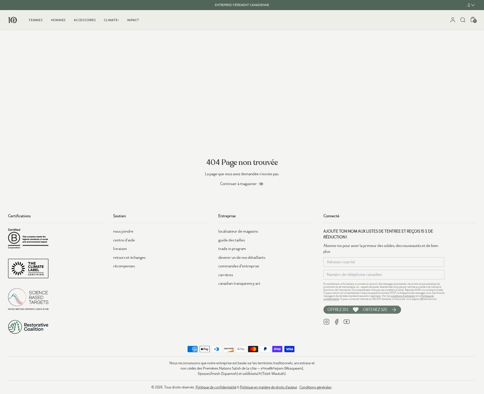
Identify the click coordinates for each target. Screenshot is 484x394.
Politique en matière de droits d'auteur (268, 387)
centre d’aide (124, 240)
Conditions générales (315, 387)
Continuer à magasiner (238, 183)
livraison (120, 248)
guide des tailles (231, 240)
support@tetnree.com (424, 299)
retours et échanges (129, 257)
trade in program (232, 248)
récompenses (124, 266)
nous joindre (123, 231)
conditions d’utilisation (403, 296)
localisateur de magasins (238, 231)
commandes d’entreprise (238, 266)
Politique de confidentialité (216, 387)
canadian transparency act (239, 283)
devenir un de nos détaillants (241, 257)
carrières (225, 274)
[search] (463, 20)
